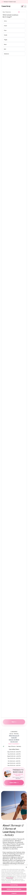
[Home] (6, 6)
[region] (14, 880)
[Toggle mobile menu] (25, 6)
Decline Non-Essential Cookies (14, 889)
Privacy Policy (10, 877)
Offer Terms (18, 778)
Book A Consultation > (14, 743)
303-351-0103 (14, 741)
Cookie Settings (14, 885)
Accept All (14, 893)
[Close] (26, 867)
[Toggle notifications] (22, 6)
